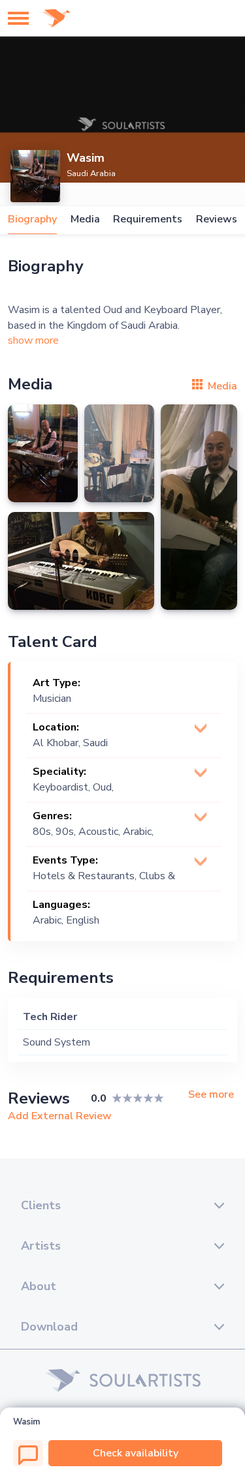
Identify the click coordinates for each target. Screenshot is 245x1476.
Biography (32, 219)
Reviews (216, 219)
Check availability (135, 1453)
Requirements (147, 219)
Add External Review (60, 1115)
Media (85, 219)
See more (211, 1095)
